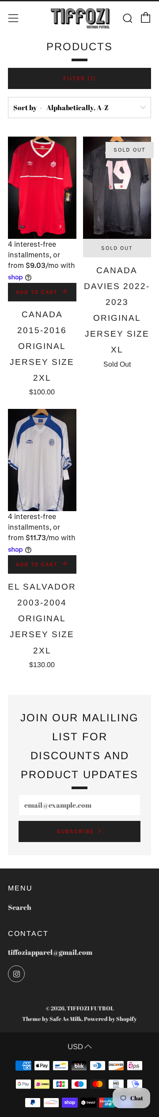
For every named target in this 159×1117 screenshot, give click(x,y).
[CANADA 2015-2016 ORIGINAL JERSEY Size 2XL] (42, 188)
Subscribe (75, 831)
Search (19, 907)
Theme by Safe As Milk (52, 1019)
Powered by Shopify (110, 1019)
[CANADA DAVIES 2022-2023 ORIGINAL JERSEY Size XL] (117, 188)
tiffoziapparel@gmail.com (50, 952)
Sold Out (116, 248)
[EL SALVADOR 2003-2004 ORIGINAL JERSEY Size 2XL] (42, 460)
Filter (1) (79, 78)
